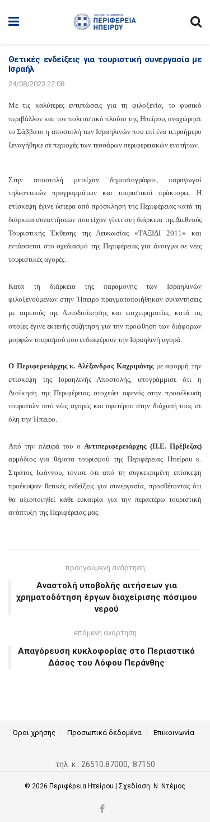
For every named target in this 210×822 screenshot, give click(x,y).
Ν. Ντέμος (169, 786)
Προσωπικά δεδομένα (104, 732)
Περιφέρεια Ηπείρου (82, 786)
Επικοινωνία (173, 732)
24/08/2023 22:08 (36, 84)
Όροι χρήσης (34, 732)
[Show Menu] (13, 22)
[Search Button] (196, 22)
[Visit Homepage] (104, 22)
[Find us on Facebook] (102, 809)
